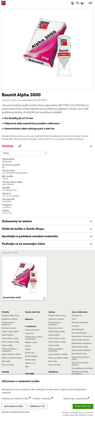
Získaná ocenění (31, 342)
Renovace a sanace (9, 328)
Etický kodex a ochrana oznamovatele (34, 338)
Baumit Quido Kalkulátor (81, 350)
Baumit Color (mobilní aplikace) (80, 363)
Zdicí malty (6, 361)
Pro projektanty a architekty (82, 368)
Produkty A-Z (76, 315)
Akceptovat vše (83, 406)
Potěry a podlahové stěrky (12, 358)
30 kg (6, 153)
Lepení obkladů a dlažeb (11, 354)
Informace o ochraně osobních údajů (15, 411)
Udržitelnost (53, 372)
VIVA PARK (29, 373)
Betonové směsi (8, 364)
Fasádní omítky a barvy (10, 315)
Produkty (5, 312)
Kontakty (5, 372)
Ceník (74, 319)
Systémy (51, 312)
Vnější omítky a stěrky (10, 331)
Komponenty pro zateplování (8, 323)
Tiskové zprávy (30, 359)
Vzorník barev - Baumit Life (82, 336)
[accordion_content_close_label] (48, 146)
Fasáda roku (29, 352)
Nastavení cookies (13, 406)
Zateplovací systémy (9, 319)
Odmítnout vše (37, 406)
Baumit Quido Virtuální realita (80, 358)
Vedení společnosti (32, 330)
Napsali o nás (30, 363)
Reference (29, 319)
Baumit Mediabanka (79, 333)
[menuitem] (72, 3)
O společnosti (30, 326)
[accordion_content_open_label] (48, 221)
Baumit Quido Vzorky (80, 346)
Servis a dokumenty (79, 312)
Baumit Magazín (78, 329)
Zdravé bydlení (7, 335)
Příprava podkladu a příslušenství (9, 350)
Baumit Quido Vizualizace (81, 343)
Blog (27, 366)
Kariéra (28, 349)
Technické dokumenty (80, 322)
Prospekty (75, 326)
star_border (44, 298)
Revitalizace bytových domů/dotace (80, 372)
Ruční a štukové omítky (10, 342)
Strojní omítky (7, 345)
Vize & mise (29, 333)
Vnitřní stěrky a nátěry (10, 338)
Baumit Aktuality (31, 356)
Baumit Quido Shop (79, 353)
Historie (28, 346)
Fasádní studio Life (32, 312)
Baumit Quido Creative (80, 340)
